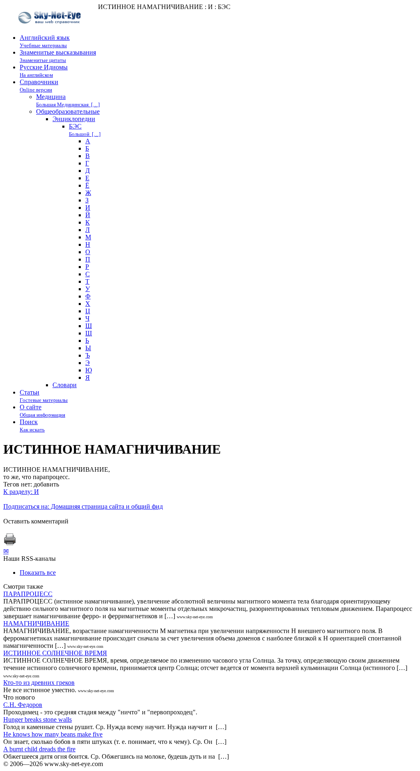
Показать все (38, 572)
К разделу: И (21, 491)
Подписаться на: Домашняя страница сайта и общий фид (83, 506)
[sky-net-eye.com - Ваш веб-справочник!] (50, 30)
